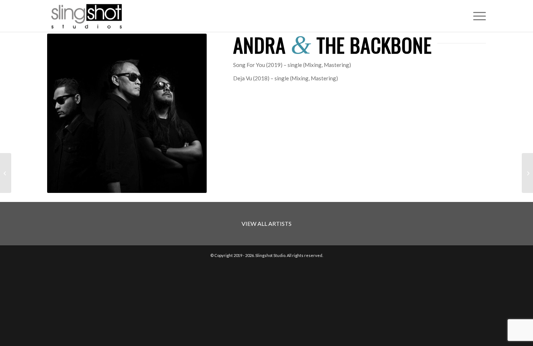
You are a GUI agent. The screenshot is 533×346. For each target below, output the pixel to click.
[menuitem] (477, 16)
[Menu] (477, 16)
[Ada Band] (5, 173)
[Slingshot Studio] (86, 16)
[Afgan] (527, 173)
